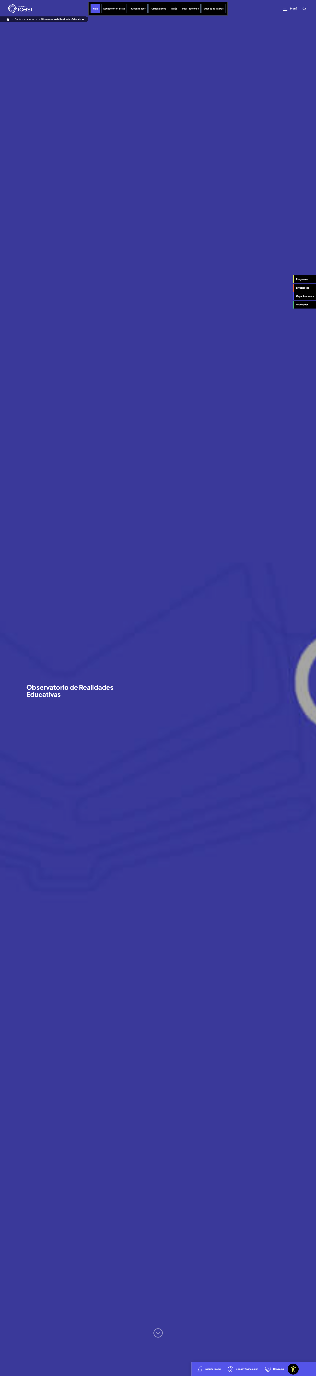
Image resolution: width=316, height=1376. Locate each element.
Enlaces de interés (213, 8)
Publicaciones (158, 8)
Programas (302, 279)
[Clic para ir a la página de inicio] (20, 8)
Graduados (302, 304)
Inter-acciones (190, 8)
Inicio (95, 8)
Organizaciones (305, 295)
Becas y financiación (247, 1368)
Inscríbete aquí (213, 1368)
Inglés (174, 8)
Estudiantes (302, 287)
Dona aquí (278, 1368)
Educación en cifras (114, 8)
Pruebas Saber (138, 8)
